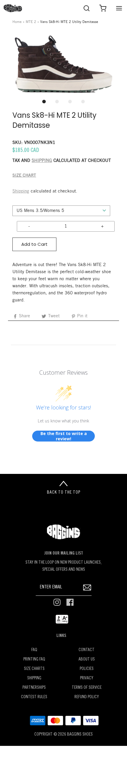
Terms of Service (87, 688)
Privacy (86, 678)
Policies (87, 669)
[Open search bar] (86, 8)
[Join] (87, 587)
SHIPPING (42, 161)
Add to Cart (34, 244)
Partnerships (34, 688)
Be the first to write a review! (63, 436)
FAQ (34, 650)
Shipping (20, 191)
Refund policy (86, 697)
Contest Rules (34, 697)
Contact (87, 650)
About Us (87, 659)
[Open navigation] (119, 8)
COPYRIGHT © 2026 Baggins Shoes (63, 734)
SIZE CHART (24, 175)
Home (17, 22)
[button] (63, 64)
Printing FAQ (34, 659)
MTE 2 (31, 22)
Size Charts (34, 669)
